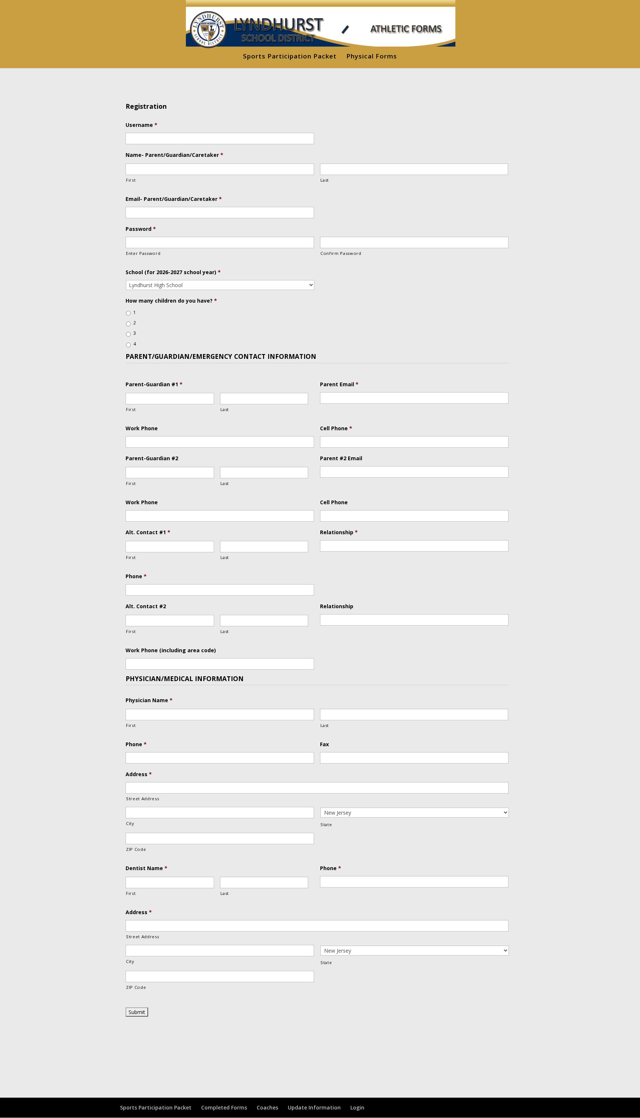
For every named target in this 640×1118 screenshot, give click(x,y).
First (131, 180)
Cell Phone (336, 428)
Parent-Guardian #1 (154, 384)
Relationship (339, 532)
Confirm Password (340, 253)
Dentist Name (146, 868)
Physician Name (149, 700)
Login (357, 1107)
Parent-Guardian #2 (152, 458)
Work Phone (142, 428)
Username (141, 125)
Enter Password (143, 253)
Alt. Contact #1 (148, 532)
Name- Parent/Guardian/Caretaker (174, 155)
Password (141, 229)
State (326, 824)
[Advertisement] (320, 1048)
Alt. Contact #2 (146, 606)
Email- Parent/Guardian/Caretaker (174, 199)
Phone (136, 576)
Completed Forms (224, 1107)
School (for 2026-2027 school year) (173, 272)
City (130, 823)
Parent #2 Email (341, 458)
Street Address (142, 798)
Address (139, 774)
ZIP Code (136, 849)
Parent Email (339, 384)
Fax (324, 744)
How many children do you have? (171, 300)
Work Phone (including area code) (171, 650)
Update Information (314, 1107)
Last (324, 180)
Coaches (267, 1107)
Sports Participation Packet (290, 57)
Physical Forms (371, 57)
